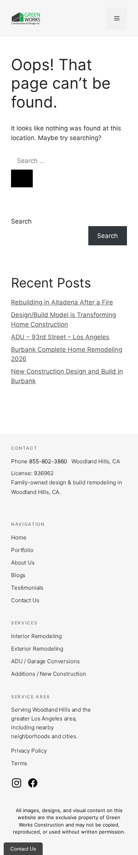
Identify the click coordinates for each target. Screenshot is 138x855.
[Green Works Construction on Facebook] (32, 782)
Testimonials (27, 587)
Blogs (18, 575)
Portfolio (22, 549)
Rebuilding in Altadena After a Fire (62, 302)
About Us (23, 562)
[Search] (22, 178)
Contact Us (25, 600)
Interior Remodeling (36, 636)
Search (21, 221)
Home (18, 537)
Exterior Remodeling (37, 648)
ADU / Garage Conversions (45, 661)
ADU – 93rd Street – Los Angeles (60, 337)
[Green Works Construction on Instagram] (16, 782)
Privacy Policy (29, 750)
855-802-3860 (48, 461)
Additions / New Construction (48, 673)
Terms (19, 763)
